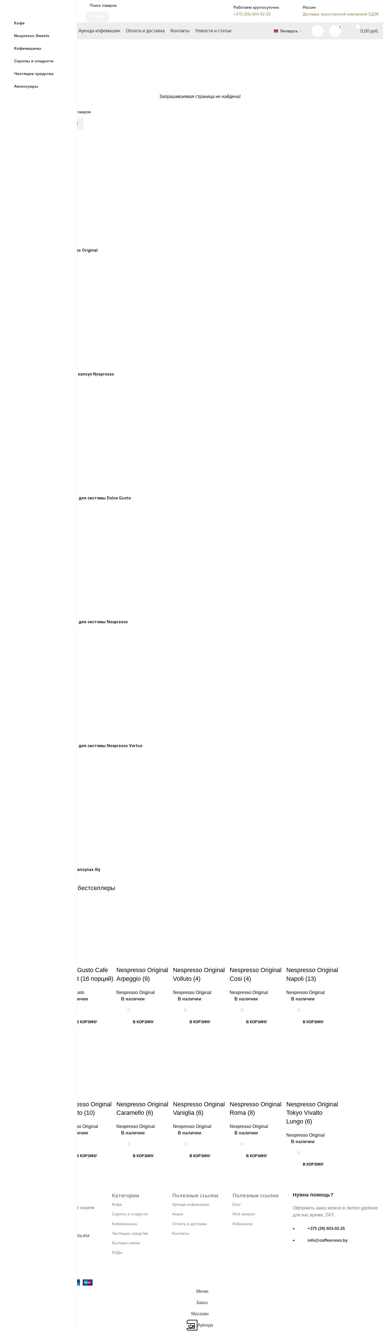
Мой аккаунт (243, 1214)
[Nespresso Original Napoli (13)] (313, 924)
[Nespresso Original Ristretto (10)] (87, 1058)
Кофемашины (124, 1223)
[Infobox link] (250, 11)
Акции (177, 1214)
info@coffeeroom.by (328, 1240)
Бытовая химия (126, 1243)
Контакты (180, 1233)
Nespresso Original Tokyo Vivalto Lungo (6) (312, 1113)
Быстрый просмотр (123, 959)
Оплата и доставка (189, 1223)
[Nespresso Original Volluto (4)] (200, 924)
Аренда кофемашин (190, 1204)
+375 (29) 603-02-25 (326, 1228)
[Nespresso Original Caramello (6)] (143, 1058)
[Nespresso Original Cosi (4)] (256, 924)
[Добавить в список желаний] (82, 959)
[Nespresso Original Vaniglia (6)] (200, 1058)
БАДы (117, 1252)
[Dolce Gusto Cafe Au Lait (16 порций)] (87, 924)
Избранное (242, 1223)
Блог (236, 1204)
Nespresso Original (135, 992)
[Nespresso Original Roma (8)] (256, 1058)
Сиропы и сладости (130, 1214)
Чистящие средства (130, 1233)
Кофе (117, 1204)
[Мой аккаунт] (317, 31)
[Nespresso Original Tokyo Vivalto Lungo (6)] (313, 1058)
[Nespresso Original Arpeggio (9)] (143, 924)
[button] (87, 1022)
